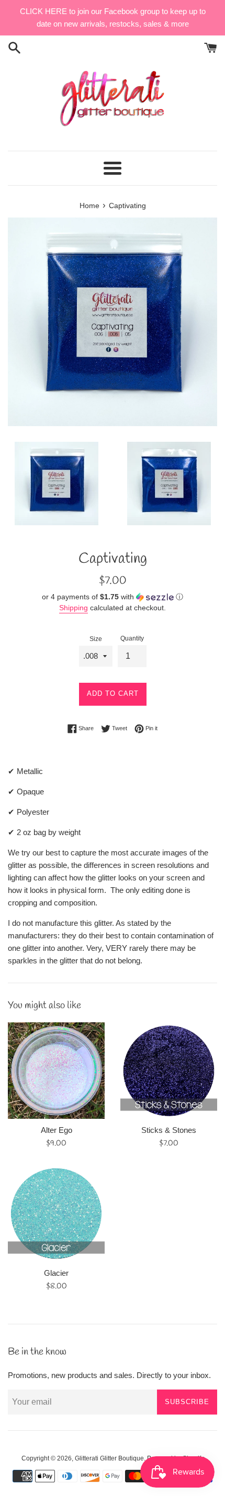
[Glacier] (56, 1213)
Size (95, 639)
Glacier (56, 1273)
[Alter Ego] (56, 1070)
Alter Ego (56, 1130)
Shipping (73, 607)
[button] (112, 597)
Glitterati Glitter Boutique (109, 1458)
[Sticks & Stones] (168, 1070)
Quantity (132, 638)
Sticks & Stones (168, 1130)
